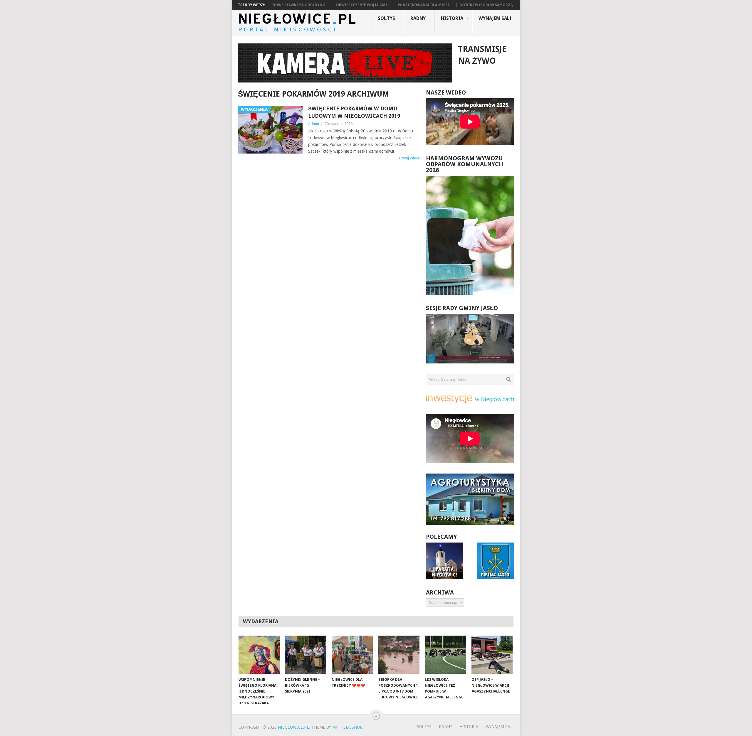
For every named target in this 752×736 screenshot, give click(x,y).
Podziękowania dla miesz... (425, 5)
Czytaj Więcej (410, 158)
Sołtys (386, 18)
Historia (452, 18)
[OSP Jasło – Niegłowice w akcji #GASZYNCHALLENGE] (492, 655)
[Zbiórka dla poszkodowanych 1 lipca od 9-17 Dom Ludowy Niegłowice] (398, 655)
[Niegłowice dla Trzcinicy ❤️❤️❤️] (352, 655)
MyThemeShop (347, 727)
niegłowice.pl (293, 727)
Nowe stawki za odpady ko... (300, 5)
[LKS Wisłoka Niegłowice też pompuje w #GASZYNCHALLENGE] (445, 655)
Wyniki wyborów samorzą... (488, 5)
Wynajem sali (495, 18)
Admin (313, 124)
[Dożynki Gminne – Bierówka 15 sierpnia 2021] (305, 655)
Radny (418, 18)
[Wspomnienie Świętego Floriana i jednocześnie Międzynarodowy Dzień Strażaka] (259, 655)
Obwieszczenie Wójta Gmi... (363, 5)
